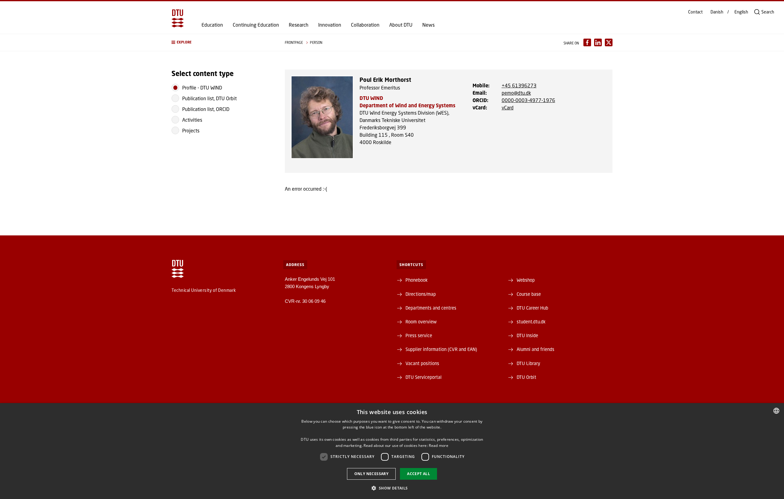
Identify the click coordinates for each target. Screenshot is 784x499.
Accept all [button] (418, 473)
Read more (438, 445)
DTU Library (528, 363)
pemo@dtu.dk (516, 93)
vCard (508, 107)
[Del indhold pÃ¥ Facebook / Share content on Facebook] (587, 42)
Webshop (526, 280)
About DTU (401, 24)
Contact (695, 12)
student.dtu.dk (531, 321)
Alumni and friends (535, 349)
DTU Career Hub (532, 307)
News (428, 24)
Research (298, 24)
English (741, 12)
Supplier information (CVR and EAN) (441, 349)
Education (212, 24)
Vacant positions (422, 363)
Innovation (329, 24)
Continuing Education (256, 24)
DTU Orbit (526, 377)
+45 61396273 (519, 85)
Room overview (421, 321)
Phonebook (416, 280)
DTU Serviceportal (423, 377)
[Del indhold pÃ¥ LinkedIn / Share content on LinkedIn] (598, 42)
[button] (222, 42)
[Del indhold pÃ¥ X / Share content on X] (608, 42)
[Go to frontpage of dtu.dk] (178, 18)
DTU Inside (527, 335)
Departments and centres (430, 307)
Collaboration (365, 24)
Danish (716, 12)
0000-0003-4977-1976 (528, 100)
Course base (529, 294)
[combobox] (776, 411)
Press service (418, 335)
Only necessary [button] (371, 473)
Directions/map (420, 294)
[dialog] (392, 451)
